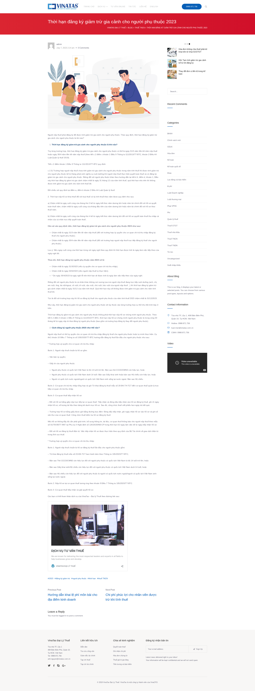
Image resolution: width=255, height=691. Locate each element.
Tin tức (170, 252)
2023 (51, 578)
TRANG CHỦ (89, 7)
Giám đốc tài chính (87, 656)
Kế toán (170, 160)
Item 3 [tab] (189, 44)
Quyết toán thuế (119, 647)
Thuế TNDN (172, 245)
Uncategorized (173, 259)
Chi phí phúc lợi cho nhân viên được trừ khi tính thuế (131, 597)
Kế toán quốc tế (174, 166)
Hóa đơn (171, 153)
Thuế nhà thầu (173, 232)
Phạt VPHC (172, 206)
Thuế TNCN (172, 239)
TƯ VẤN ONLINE (118, 7)
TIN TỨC (132, 7)
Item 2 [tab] (187, 44)
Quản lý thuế (172, 219)
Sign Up (199, 649)
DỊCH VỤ (101, 7)
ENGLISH (154, 7)
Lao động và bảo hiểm (176, 180)
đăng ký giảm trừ (63, 578)
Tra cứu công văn (87, 651)
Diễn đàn (83, 647)
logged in (63, 616)
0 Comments (83, 48)
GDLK (169, 147)
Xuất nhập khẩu (174, 265)
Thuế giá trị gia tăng (120, 660)
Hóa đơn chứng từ (120, 656)
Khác (169, 173)
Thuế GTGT (172, 226)
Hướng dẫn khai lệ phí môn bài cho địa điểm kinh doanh (72, 597)
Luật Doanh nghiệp (175, 193)
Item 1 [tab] (185, 44)
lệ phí (169, 186)
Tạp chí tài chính (87, 664)
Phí (168, 212)
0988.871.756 (191, 7)
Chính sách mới (174, 140)
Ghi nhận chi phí (119, 651)
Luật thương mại (174, 199)
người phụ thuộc (79, 578)
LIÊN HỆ (143, 7)
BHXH (169, 133)
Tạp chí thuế (85, 660)
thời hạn (92, 578)
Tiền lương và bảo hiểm (122, 664)
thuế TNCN (103, 578)
